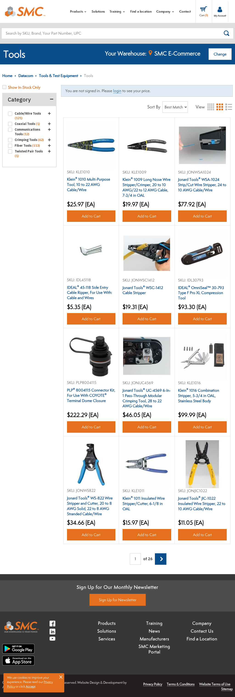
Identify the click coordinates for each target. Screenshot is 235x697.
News (154, 631)
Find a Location (202, 639)
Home (7, 75)
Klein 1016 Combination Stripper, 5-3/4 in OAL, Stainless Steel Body (198, 395)
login (117, 90)
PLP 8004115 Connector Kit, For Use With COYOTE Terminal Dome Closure (91, 395)
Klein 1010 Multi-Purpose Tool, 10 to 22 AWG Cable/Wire (88, 184)
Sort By (153, 107)
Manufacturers (154, 639)
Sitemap (227, 689)
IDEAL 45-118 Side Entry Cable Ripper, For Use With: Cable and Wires (89, 292)
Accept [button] (30, 686)
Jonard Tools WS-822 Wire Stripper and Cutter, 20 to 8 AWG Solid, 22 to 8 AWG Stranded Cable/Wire (90, 506)
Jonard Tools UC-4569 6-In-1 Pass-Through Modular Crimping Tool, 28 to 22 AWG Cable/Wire (147, 398)
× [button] (61, 677)
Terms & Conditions (181, 684)
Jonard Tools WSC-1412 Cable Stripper (143, 290)
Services (106, 639)
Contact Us (202, 631)
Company (202, 623)
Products (107, 623)
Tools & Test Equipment (58, 75)
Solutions (106, 631)
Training (154, 623)
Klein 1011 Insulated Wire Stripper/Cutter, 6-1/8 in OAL (144, 503)
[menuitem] (79, 11)
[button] (49, 113)
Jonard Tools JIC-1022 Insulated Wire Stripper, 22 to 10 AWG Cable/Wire (201, 503)
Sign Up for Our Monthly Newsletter (117, 587)
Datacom (25, 75)
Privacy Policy (152, 684)
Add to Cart (91, 216)
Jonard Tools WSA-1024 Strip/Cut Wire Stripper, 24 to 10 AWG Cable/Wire (202, 185)
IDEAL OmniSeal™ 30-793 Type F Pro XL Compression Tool (201, 293)
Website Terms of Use (214, 684)
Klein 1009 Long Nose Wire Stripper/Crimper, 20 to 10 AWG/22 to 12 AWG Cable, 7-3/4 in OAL (147, 187)
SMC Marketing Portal (154, 649)
